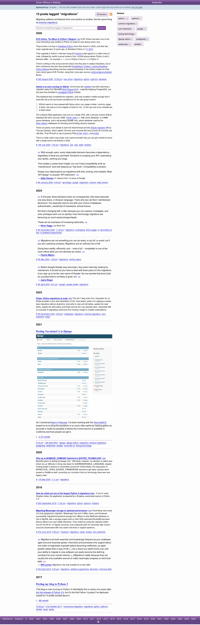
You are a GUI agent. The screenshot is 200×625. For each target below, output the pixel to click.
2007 (65, 618)
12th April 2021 (51, 442)
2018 (139, 618)
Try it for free (136, 7)
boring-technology (83, 445)
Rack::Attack (41, 123)
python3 (94, 79)
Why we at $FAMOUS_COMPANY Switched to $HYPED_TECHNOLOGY (68, 458)
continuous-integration (73, 606)
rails (76, 144)
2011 (92, 618)
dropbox (95, 503)
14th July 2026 (44, 144)
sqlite (81, 144)
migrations (78, 79)
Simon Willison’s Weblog (48, 2)
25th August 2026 (45, 79)
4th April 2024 (44, 284)
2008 (72, 618)
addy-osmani (102, 182)
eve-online (68, 79)
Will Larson (46, 564)
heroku (39, 609)
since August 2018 (70, 89)
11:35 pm (60, 229)
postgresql (40, 445)
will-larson (94, 569)
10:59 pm (58, 79)
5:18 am (39, 442)
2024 (180, 618)
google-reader (72, 284)
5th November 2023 (46, 313)
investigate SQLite (65, 92)
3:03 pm (55, 569)
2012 (99, 618)
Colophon (19, 618)
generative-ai (106, 229)
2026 (193, 618)
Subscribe (157, 2)
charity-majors (75, 259)
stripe (47, 316)
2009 (79, 618)
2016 (126, 618)
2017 (132, 618)
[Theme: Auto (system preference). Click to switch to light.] (98, 622)
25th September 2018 (47, 503)
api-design (66, 182)
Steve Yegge (46, 225)
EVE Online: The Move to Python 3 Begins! (56, 39)
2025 (186, 618)
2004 (45, 618)
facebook (65, 531)
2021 (160, 618)
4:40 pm (57, 182)
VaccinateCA (100, 422)
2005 (52, 618)
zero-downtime (99, 531)
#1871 (85, 133)
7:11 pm (55, 479)
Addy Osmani (47, 178)
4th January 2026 (45, 182)
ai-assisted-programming (51, 232)
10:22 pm (40, 606)
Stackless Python (65, 46)
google (75, 182)
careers (92, 182)
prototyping (80, 229)
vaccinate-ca (69, 445)
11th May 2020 (44, 479)
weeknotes (50, 445)
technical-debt (105, 569)
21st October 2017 (54, 606)
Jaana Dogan (47, 280)
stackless (103, 79)
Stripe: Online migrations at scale (52, 298)
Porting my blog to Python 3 (52, 584)
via (79, 39)
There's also (71, 117)
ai (98, 229)
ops (71, 144)
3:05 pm (55, 531)
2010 (85, 618)
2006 (58, 618)
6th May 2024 (43, 259)
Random (103, 14)
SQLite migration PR (100, 127)
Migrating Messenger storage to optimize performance (61, 510)
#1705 (79, 133)
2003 (38, 618)
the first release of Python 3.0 (50, 592)
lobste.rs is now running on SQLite (52, 86)
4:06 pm (59, 313)
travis (45, 609)
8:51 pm (54, 284)
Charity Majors (47, 255)
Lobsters (87, 86)
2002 (31, 618)
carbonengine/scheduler (101, 72)
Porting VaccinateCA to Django (54, 331)
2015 (119, 618)
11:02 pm (61, 503)
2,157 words (44, 436)
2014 (112, 618)
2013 (106, 618)
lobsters (87, 144)
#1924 (96, 133)
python (87, 79)
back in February (59, 422)
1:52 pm (53, 259)
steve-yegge (91, 229)
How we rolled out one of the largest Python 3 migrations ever (65, 493)
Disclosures (8, 618)
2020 (153, 618)
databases (68, 313)
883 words (43, 600)
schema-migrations (48, 22)
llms (37, 232)
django (62, 442)
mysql (82, 531)
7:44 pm (54, 144)
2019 (146, 618)
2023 (173, 618)
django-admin (72, 442)
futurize (78, 53)
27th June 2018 (44, 531)
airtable (59, 445)
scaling (89, 531)
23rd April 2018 (44, 569)
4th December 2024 (46, 229)
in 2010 (90, 49)
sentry (51, 609)
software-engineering (79, 569)
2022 (166, 618)
